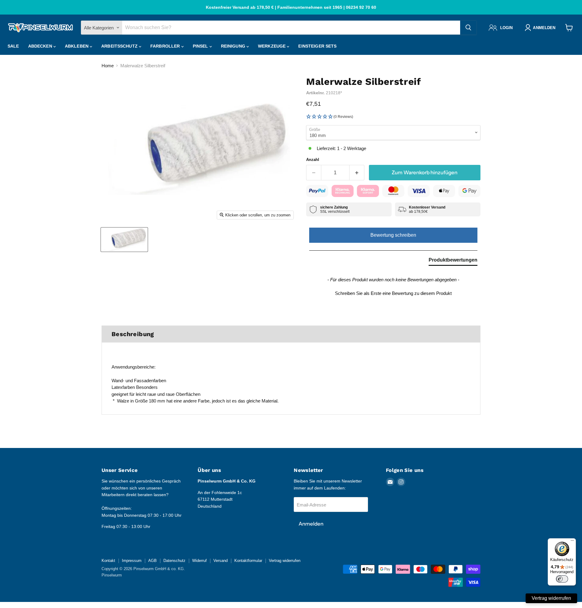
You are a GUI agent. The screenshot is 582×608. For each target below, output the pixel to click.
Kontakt (108, 560)
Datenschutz (174, 560)
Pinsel (201, 46)
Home (108, 65)
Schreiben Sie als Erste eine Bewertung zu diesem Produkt (393, 293)
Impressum (132, 560)
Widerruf (199, 560)
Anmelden (311, 524)
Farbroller (165, 46)
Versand (220, 560)
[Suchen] (468, 28)
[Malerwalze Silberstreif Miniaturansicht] (124, 240)
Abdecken (40, 46)
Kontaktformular (248, 560)
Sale (13, 46)
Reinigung (233, 46)
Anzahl (312, 159)
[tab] (453, 261)
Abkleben (77, 46)
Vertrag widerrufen (284, 560)
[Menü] (572, 542)
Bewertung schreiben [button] (393, 235)
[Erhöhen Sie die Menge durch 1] (357, 172)
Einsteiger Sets (317, 46)
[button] (393, 117)
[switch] (562, 579)
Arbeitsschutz (120, 46)
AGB (152, 560)
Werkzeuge (272, 46)
